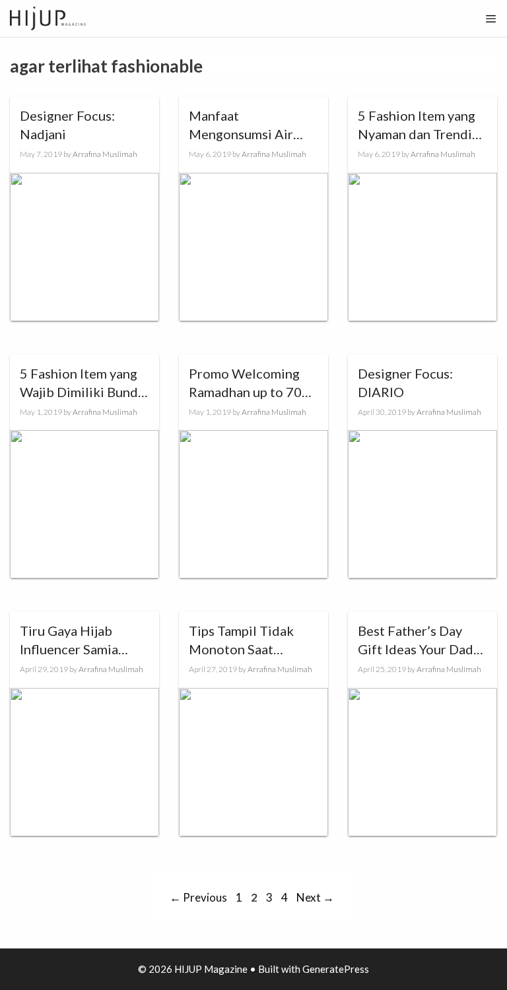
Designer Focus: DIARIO (405, 382)
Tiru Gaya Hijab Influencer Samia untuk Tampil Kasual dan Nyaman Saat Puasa (79, 640)
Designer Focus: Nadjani (67, 125)
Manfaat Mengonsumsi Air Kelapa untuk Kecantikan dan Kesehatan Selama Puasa (242, 125)
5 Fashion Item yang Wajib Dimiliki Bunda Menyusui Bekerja (82, 383)
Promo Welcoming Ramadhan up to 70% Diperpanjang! (251, 383)
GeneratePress (335, 969)
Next (315, 897)
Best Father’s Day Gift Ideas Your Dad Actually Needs (415, 640)
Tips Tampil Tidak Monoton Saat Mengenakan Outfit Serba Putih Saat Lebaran (246, 640)
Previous (198, 897)
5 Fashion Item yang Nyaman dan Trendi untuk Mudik (416, 125)
